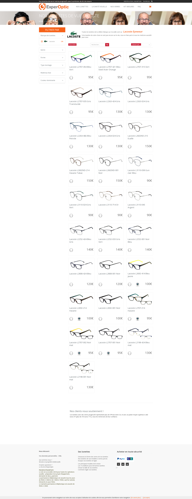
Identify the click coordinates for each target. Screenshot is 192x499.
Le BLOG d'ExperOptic (46, 467)
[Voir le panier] (150, 7)
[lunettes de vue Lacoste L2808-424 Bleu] (81, 264)
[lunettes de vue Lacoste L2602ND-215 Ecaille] (140, 126)
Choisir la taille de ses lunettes (88, 468)
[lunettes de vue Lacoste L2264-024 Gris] (110, 126)
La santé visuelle (99, 7)
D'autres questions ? (45, 465)
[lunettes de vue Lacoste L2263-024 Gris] (140, 92)
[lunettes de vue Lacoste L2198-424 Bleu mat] (140, 333)
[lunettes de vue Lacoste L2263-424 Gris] (110, 92)
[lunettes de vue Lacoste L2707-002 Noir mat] (81, 333)
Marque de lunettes (48, 35)
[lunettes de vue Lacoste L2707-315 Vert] (140, 58)
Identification (128, 1)
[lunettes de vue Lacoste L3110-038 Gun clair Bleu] (140, 161)
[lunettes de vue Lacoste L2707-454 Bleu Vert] (81, 58)
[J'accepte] (146, 497)
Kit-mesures (129, 7)
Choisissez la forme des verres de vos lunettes (93, 457)
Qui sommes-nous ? (45, 460)
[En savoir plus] (136, 497)
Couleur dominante (48, 80)
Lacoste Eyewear (132, 31)
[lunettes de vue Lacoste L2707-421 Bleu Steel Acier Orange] (110, 58)
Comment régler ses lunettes (87, 470)
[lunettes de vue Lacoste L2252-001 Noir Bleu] (140, 230)
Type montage (46, 65)
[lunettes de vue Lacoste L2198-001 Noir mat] (81, 367)
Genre (43, 50)
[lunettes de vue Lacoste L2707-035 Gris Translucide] (81, 92)
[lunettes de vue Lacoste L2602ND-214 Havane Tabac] (81, 161)
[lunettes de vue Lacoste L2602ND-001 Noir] (110, 161)
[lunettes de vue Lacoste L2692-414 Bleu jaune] (140, 264)
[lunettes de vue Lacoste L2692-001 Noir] (110, 299)
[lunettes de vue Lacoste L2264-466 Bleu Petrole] (81, 126)
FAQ (139, 7)
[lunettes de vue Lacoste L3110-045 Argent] (140, 195)
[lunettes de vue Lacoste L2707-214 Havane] (140, 299)
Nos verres (115, 7)
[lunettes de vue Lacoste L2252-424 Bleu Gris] (81, 230)
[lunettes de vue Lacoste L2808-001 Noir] (110, 264)
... (143, 45)
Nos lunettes (82, 7)
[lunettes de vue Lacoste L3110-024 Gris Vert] (81, 195)
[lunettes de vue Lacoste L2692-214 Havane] (81, 299)
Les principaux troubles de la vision (89, 464)
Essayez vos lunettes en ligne (87, 461)
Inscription (137, 1)
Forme (43, 57)
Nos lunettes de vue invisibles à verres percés (92, 459)
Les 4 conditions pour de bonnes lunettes (91, 466)
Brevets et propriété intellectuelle (49, 462)
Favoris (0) (146, 1)
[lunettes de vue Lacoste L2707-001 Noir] (110, 333)
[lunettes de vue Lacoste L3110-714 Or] (110, 195)
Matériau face (46, 73)
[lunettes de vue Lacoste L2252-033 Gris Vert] (110, 230)
